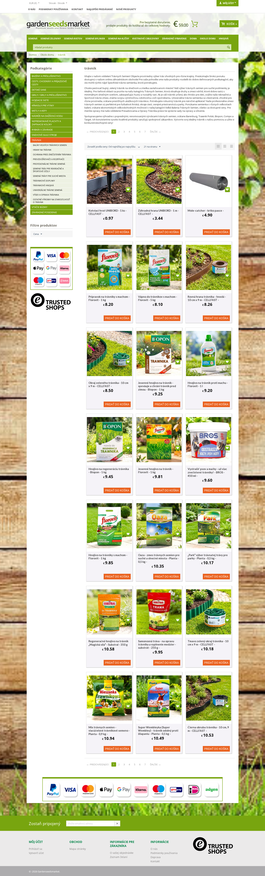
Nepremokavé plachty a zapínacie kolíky (46, 123)
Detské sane (39, 89)
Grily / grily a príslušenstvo (49, 95)
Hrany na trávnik (42, 149)
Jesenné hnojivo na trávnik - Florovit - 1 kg (155, 470)
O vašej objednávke (121, 853)
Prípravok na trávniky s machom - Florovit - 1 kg (109, 298)
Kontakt (77, 9)
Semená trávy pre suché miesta (49, 176)
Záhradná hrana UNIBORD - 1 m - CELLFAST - (158, 212)
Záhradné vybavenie (174, 38)
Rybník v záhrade (42, 129)
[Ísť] (117, 823)
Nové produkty (126, 9)
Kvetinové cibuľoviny (145, 38)
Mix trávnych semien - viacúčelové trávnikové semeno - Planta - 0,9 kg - (109, 731)
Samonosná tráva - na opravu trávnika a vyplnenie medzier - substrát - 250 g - (157, 644)
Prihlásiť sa (35, 849)
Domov (33, 54)
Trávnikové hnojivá (43, 185)
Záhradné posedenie (44, 212)
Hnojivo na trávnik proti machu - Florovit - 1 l (208, 384)
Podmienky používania (53, 9)
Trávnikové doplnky (44, 180)
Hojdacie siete (40, 100)
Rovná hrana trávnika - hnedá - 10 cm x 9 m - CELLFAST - (207, 298)
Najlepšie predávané (100, 9)
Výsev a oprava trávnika (46, 194)
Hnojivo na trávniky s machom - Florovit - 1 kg (108, 556)
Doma (193, 38)
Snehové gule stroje (44, 134)
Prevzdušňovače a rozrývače (48, 159)
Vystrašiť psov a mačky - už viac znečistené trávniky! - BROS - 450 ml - (207, 472)
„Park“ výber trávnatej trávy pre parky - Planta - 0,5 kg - (208, 556)
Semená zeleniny (51, 38)
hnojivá (223, 38)
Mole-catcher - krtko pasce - (206, 210)
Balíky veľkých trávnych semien (50, 145)
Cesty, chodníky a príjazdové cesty (49, 83)
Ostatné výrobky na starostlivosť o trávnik (51, 200)
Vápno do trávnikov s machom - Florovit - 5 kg (157, 298)
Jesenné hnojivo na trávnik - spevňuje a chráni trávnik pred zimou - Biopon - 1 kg (157, 386)
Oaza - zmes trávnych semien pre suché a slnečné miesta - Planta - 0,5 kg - (159, 558)
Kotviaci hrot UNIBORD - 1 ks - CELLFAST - (108, 212)
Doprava (156, 857)
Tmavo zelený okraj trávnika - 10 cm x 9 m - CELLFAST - (208, 642)
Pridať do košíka (117, 232)
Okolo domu (208, 38)
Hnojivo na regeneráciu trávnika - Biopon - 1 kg (109, 470)
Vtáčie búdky (39, 207)
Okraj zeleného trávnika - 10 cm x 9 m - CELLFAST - (108, 384)
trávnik (36, 140)
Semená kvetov (73, 38)
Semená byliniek (95, 38)
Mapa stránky (77, 849)
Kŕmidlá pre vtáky (43, 105)
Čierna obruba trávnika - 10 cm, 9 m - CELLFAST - (208, 729)
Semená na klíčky (118, 38)
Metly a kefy (39, 110)
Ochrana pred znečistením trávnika (52, 154)
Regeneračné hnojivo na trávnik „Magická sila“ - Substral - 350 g (108, 642)
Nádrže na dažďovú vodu (47, 116)
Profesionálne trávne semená (49, 163)
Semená (32, 38)
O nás (31, 9)
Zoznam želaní (118, 857)
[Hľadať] (228, 47)
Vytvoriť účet (36, 853)
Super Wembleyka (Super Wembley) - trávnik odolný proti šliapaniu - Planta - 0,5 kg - (158, 730)
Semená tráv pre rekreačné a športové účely (48, 170)
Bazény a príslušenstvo (46, 76)
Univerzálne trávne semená (47, 190)
